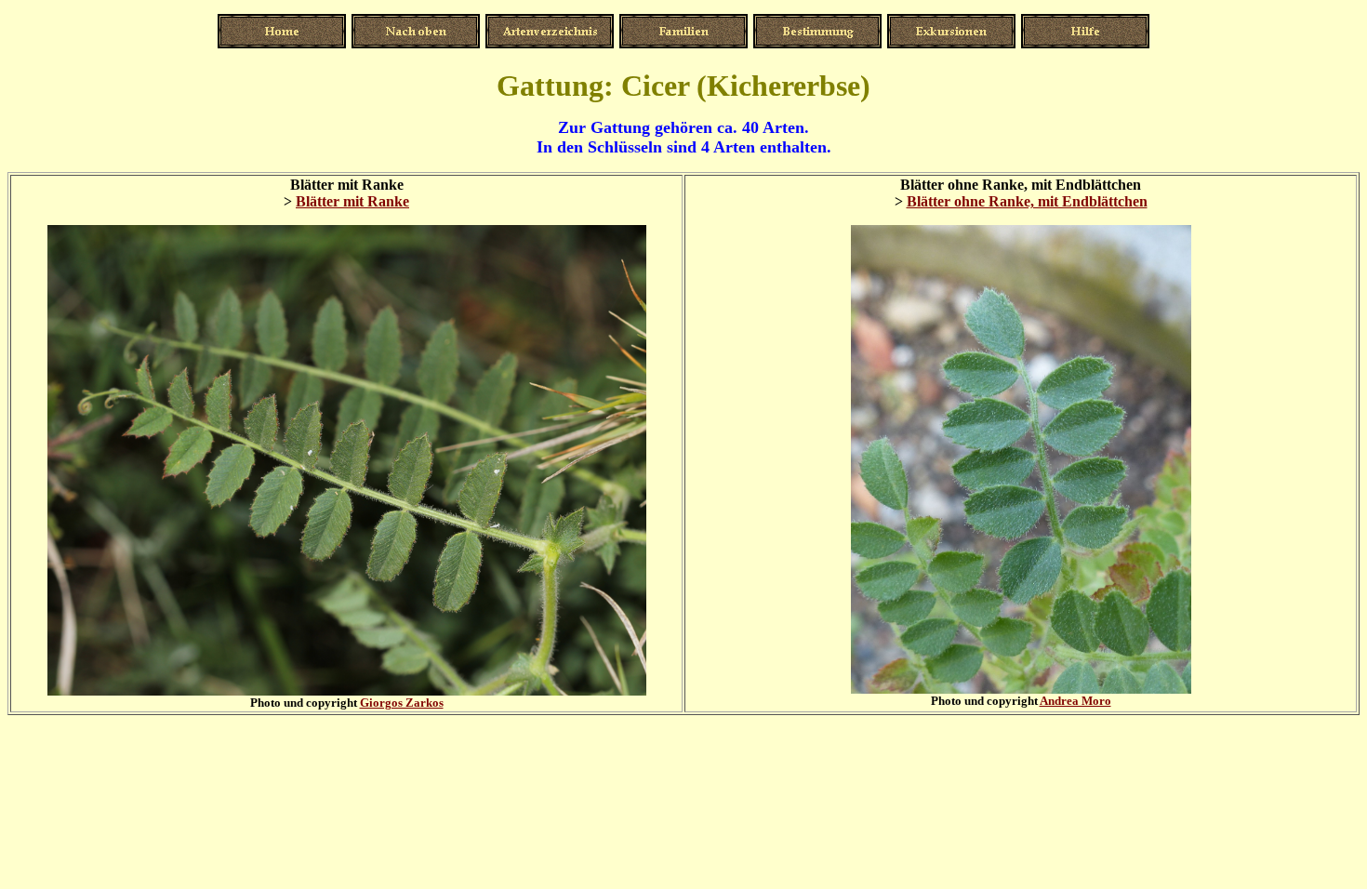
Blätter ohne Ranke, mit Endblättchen (1027, 201)
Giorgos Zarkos (402, 703)
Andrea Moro (1075, 701)
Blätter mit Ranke (352, 201)
